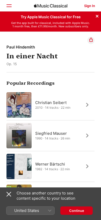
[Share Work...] (91, 40)
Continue (76, 211)
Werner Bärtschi (50, 163)
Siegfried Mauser (51, 133)
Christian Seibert (51, 102)
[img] (50, 6)
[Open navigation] (9, 5)
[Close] (97, 15)
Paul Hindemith (20, 47)
